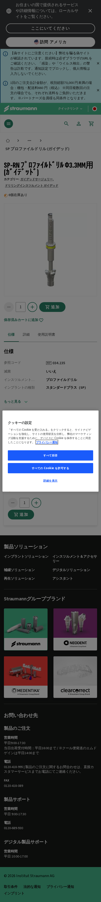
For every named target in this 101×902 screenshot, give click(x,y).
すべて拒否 (50, 455)
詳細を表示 (50, 480)
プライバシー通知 (47, 442)
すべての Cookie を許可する (50, 468)
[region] (50, 451)
